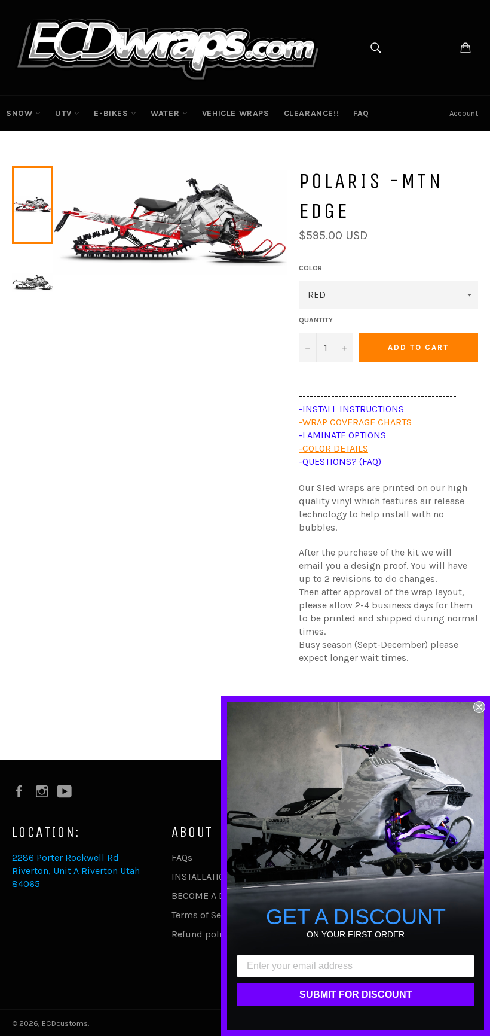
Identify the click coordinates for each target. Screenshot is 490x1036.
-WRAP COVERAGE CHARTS (355, 422)
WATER (166, 113)
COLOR (310, 268)
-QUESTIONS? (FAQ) (340, 461)
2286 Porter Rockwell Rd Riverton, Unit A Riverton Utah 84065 (76, 870)
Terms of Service (207, 915)
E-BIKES (112, 113)
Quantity (316, 320)
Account (463, 113)
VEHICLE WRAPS (236, 113)
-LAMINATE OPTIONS (342, 435)
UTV (64, 113)
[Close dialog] (479, 707)
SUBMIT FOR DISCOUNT (355, 994)
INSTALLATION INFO (214, 876)
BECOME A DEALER (212, 895)
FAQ (361, 113)
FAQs (182, 857)
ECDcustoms (65, 1023)
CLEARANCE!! (311, 113)
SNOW (20, 113)
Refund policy (201, 934)
